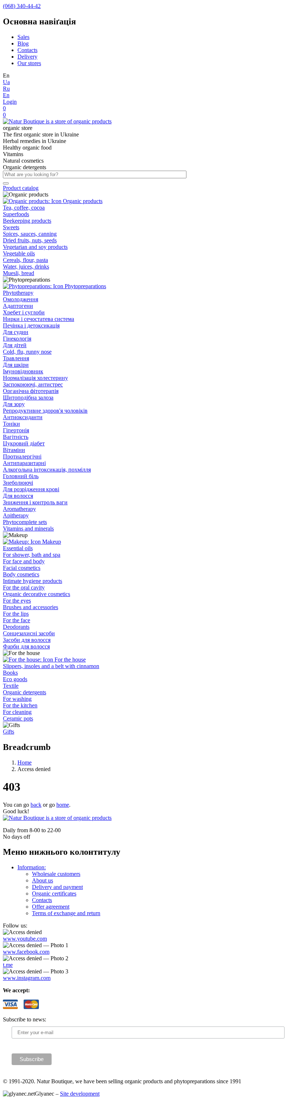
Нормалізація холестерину (35, 378)
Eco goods (15, 679)
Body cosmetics (21, 574)
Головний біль (21, 476)
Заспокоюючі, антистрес (33, 384)
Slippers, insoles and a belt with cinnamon (51, 666)
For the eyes (17, 600)
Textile (11, 686)
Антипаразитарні (24, 463)
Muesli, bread (18, 273)
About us (42, 880)
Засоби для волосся (27, 640)
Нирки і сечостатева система (38, 319)
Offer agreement (50, 907)
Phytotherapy (18, 293)
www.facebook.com (26, 952)
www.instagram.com (27, 978)
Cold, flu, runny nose (27, 352)
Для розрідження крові (31, 489)
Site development (80, 1094)
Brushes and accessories (30, 607)
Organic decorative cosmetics (36, 594)
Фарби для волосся (26, 646)
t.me (8, 965)
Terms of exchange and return (66, 913)
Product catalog (21, 188)
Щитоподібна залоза (28, 397)
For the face (16, 620)
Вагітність (15, 437)
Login (10, 102)
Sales (23, 37)
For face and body (24, 561)
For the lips (16, 614)
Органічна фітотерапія (31, 391)
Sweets (11, 227)
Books (10, 673)
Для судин (15, 332)
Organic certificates (54, 893)
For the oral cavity (24, 587)
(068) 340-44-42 (22, 6)
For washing (17, 699)
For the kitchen (20, 705)
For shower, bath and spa (31, 555)
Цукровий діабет (24, 443)
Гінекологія (17, 338)
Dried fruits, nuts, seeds (30, 240)
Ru (6, 89)
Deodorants (16, 627)
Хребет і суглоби (24, 312)
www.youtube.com (25, 939)
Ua (6, 82)
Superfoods (16, 214)
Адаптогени (18, 306)
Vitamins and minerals (28, 528)
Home (24, 762)
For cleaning (17, 712)
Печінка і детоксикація (31, 325)
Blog (23, 43)
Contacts (27, 50)
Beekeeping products (27, 221)
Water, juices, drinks (26, 266)
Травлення (16, 358)
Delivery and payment (57, 887)
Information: (31, 867)
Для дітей (15, 345)
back (36, 805)
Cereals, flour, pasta (25, 260)
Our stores (29, 63)
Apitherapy (16, 515)
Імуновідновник (23, 371)
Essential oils (18, 548)
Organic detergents (24, 692)
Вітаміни (14, 450)
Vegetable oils (19, 253)
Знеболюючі (18, 483)
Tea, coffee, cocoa (24, 207)
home (62, 805)
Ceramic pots (18, 718)
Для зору (14, 404)
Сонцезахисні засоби (29, 633)
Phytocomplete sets (25, 522)
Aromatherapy (19, 509)
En (6, 95)
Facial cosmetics (21, 568)
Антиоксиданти (23, 417)
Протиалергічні (22, 456)
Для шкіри (16, 365)
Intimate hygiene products (32, 581)
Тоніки (11, 424)
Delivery (27, 56)
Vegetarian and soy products (35, 247)
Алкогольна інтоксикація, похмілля (47, 469)
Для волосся (18, 496)
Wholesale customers (56, 874)
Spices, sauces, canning (30, 234)
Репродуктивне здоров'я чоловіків (45, 411)
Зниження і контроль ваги (35, 502)
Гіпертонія (16, 430)
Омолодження (20, 299)
